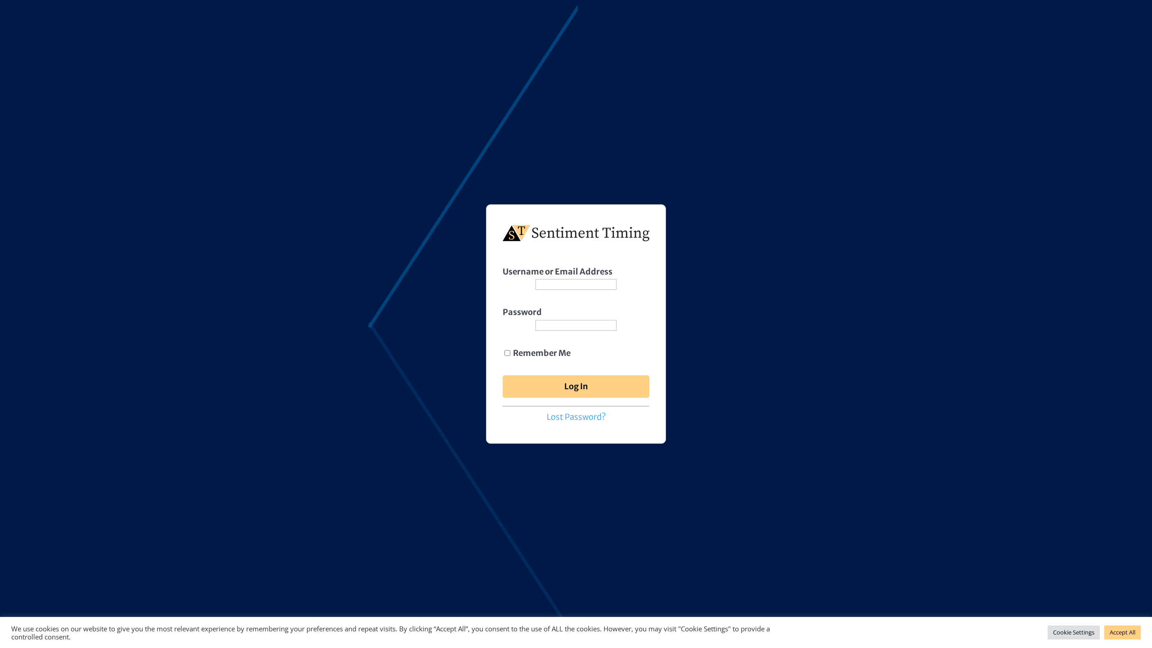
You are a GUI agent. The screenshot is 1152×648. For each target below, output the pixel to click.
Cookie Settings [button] (1073, 632)
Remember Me (541, 353)
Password (522, 312)
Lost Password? (576, 417)
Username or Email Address (557, 271)
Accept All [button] (1122, 632)
